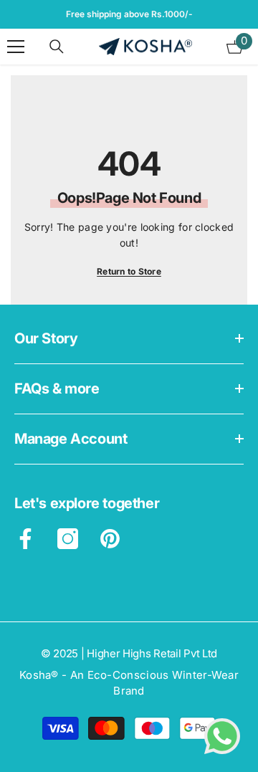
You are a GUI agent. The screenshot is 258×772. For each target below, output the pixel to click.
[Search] (56, 46)
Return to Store (129, 271)
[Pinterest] (110, 539)
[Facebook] (25, 539)
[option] (129, 14)
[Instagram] (68, 539)
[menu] (15, 46)
